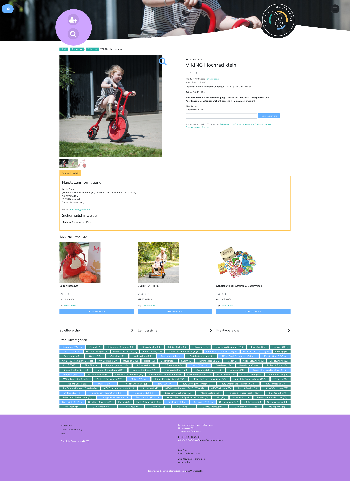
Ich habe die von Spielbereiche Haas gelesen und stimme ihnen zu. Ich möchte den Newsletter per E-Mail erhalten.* (173, 269)
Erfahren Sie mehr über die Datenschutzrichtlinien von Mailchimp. (174, 294)
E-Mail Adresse (145, 244)
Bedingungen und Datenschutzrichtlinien (171, 266)
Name (140, 254)
